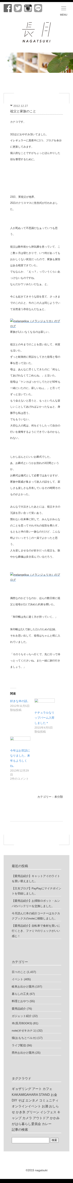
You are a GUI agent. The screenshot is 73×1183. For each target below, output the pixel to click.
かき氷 (21, 1112)
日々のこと (19, 972)
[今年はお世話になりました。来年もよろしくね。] (20, 742)
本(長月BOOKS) (22, 1023)
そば (21, 1100)
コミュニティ (49, 1100)
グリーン (32, 1112)
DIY (14, 1100)
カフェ (47, 1089)
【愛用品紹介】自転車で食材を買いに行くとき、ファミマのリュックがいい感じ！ (36, 930)
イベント (17, 979)
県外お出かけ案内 (23, 1052)
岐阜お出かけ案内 (23, 986)
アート (37, 1089)
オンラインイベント (26, 1106)
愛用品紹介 (19, 1008)
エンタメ (31, 1100)
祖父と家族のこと (23, 111)
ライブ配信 (19, 1045)
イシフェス (48, 1112)
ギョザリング (21, 1089)
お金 (54, 1094)
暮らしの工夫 (20, 993)
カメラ (27, 1118)
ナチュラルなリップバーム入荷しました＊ (44, 717)
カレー (47, 1124)
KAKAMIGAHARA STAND (31, 1094)
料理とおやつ (20, 1001)
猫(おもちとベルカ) (24, 1037)
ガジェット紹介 (22, 1016)
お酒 (45, 1106)
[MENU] (63, 8)
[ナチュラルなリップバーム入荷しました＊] (44, 704)
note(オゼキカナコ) (24, 1030)
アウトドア (41, 1118)
